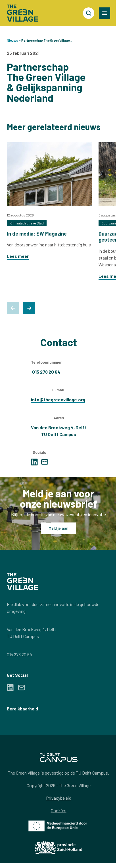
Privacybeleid (58, 798)
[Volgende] (29, 308)
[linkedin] (34, 462)
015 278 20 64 (19, 654)
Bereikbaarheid (22, 708)
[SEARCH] (88, 13)
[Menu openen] (104, 13)
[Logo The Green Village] (22, 13)
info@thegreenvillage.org (58, 399)
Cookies (58, 810)
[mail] (44, 462)
